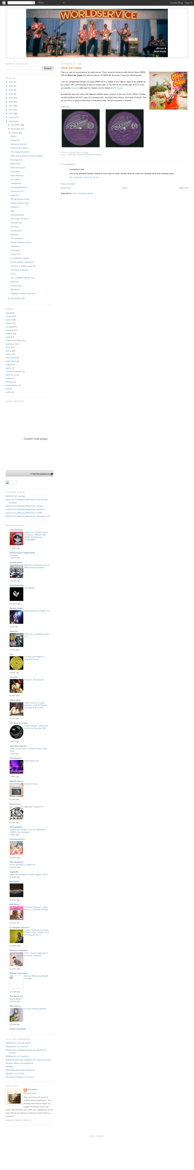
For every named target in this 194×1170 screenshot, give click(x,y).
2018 (11, 86)
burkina (9, 334)
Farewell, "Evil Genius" (34, 680)
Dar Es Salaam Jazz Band (22, 262)
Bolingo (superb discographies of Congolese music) (28, 1060)
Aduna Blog (15, 700)
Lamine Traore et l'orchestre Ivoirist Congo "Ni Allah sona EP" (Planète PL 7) (36, 932)
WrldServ (32, 1090)
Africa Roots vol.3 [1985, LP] (36, 611)
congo (8, 316)
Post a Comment (68, 184)
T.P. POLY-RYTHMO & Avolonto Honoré (34, 658)
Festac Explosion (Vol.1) (21, 242)
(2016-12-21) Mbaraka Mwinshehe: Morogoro (25, 509)
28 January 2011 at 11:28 (84, 177)
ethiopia (9, 382)
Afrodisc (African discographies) (19, 1063)
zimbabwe (10, 344)
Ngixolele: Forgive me (33, 807)
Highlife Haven (16, 781)
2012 (11, 106)
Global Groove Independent (22, 553)
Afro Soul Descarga (19, 723)
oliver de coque (93, 155)
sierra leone (11, 375)
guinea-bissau (12, 385)
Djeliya (13, 136)
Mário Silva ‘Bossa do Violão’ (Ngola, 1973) (28, 874)
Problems (14, 555)
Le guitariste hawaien (20, 258)
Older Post (183, 188)
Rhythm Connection (19, 973)
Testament (15, 246)
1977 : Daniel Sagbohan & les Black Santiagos (36, 954)
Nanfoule (15, 282)
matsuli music (16, 562)
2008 (11, 121)
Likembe (14, 677)
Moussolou (15, 289)
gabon (8, 368)
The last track (16, 223)
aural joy (14, 631)
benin (8, 347)
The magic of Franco (20, 219)
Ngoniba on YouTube (15, 1073)
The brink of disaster (19, 270)
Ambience (15, 207)
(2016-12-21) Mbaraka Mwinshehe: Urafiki (24, 513)
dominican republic (14, 371)
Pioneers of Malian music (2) (23, 266)
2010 (11, 113)
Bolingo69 (14, 881)
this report (117, 88)
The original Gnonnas (20, 152)
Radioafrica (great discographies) (20, 1070)
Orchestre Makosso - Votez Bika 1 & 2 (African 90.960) (36, 908)
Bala (13, 211)
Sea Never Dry (16, 996)
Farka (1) (14, 195)
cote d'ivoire (11, 358)
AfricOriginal (15, 758)
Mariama (14, 235)
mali (7, 313)
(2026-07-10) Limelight (15, 496)
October (15, 133)
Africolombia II (16, 862)
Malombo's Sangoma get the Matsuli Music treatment (36, 566)
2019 (11, 82)
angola (9, 365)
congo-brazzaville (13, 340)
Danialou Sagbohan (19, 950)
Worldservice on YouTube (17, 1046)
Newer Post (66, 188)
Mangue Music (16, 608)
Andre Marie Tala (31, 761)
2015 (11, 94)
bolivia (8, 378)
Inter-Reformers (17, 215)
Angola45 (14, 872)
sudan (8, 392)
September (16, 298)
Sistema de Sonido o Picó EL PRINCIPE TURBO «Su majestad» (27, 831)
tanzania (9, 330)
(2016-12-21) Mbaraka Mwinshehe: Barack (24, 506)
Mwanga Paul (17, 160)
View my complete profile (18, 1120)
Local (13, 274)
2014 (11, 98)
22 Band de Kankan (19, 148)
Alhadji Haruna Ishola (20, 199)
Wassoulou (15, 1006)
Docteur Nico (16, 286)
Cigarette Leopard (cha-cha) (23, 293)
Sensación (15, 140)
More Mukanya (17, 175)
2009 (11, 117)
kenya (8, 354)
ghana (8, 351)
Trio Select (15, 179)
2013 (11, 102)
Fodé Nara (15, 250)
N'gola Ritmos (16, 999)
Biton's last (15, 164)
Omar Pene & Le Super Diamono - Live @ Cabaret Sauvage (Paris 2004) (35, 705)
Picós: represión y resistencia (22, 865)
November (16, 129)
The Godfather (17, 238)
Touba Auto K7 (17, 191)
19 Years (14, 227)
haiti (7, 389)
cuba (8, 337)
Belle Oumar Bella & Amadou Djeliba (26, 156)
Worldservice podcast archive (18, 1043)
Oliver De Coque (71, 67)
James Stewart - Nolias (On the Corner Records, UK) (36, 727)
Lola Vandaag (16, 530)
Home (125, 188)
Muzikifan (10, 1067)
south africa (11, 361)
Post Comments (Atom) (83, 193)
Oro (11, 654)
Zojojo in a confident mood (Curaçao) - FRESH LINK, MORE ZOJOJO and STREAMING (36, 536)
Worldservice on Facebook (17, 1056)
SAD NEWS (29, 588)
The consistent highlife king (22, 278)
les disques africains (19, 927)
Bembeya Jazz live (19, 144)
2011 (11, 110)
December (16, 125)
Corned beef (16, 231)
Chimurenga (16, 183)
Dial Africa (14, 904)
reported (75, 88)
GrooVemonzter (17, 585)
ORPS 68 (65, 107)
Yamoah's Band (31, 784)
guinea (9, 323)
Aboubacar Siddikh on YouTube (20, 1077)
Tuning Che (16, 254)
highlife (72, 155)
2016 (11, 90)
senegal (9, 327)
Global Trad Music (18, 1029)
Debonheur (15, 172)
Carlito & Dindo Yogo (20, 203)
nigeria (80, 155)
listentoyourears (17, 839)
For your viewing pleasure (35, 1009)
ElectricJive (15, 804)
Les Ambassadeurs (19, 187)
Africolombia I (16, 827)
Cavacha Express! (18, 746)
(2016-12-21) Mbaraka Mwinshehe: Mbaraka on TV (28, 516)
